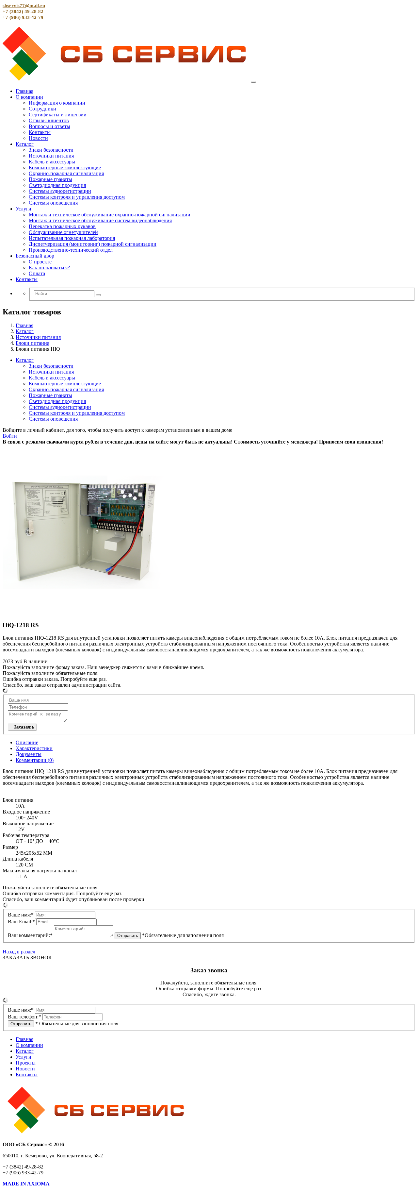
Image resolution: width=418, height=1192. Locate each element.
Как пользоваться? (49, 267)
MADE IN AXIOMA (26, 1183)
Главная (24, 91)
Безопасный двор (35, 256)
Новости (38, 138)
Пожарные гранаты (50, 179)
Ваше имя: (21, 914)
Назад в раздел (19, 951)
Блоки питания (32, 343)
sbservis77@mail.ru (24, 5)
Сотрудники (42, 108)
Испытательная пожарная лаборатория (72, 238)
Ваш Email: (21, 921)
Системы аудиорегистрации (60, 191)
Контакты (40, 132)
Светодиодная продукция (57, 185)
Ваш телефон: (24, 1016)
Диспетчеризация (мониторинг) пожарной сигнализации (92, 244)
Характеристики (34, 748)
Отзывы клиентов (49, 120)
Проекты (26, 1063)
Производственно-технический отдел (71, 250)
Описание (27, 742)
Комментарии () (35, 760)
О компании (29, 97)
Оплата (37, 273)
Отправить (127, 935)
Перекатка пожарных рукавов (62, 226)
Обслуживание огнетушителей (63, 232)
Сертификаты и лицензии (58, 114)
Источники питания (51, 156)
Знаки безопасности (51, 150)
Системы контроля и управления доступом (77, 197)
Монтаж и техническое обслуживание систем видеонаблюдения (100, 220)
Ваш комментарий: (30, 935)
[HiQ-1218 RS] (84, 612)
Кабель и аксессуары (52, 161)
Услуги (23, 208)
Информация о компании (57, 103)
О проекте (40, 261)
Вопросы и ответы (49, 126)
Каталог (25, 144)
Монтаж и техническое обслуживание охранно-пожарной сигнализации (109, 214)
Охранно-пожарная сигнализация (66, 173)
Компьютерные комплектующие (65, 167)
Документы (28, 754)
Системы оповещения (53, 203)
